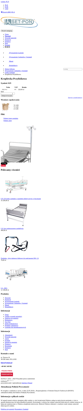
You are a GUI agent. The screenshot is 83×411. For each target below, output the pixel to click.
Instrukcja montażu (11, 342)
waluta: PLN (5, 2)
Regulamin (8, 346)
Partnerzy (8, 348)
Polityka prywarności (7, 409)
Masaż (11, 61)
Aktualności (9, 335)
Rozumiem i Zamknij (21, 409)
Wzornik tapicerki (10, 38)
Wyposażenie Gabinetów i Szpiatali (20, 57)
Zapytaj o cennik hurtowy (75, 97)
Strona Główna (10, 69)
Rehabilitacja (13, 65)
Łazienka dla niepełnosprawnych (15, 327)
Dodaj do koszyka (7, 96)
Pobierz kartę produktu (11, 118)
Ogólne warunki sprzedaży (13, 316)
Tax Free (8, 322)
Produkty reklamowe (11, 325)
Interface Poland (27, 383)
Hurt (6, 43)
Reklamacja (8, 320)
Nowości (8, 298)
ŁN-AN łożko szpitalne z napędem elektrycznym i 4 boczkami (21, 199)
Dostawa (8, 41)
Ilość (2, 91)
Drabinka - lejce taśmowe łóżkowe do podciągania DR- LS (20, 258)
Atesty (7, 339)
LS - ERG (4, 288)
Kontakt (7, 45)
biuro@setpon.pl (6, 363)
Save (4, 165)
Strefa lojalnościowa (11, 324)
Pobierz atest (8, 120)
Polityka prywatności (11, 318)
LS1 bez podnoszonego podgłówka (12, 228)
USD (6, 9)
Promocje (8, 40)
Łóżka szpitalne (10, 72)
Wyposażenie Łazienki (16, 53)
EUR (6, 7)
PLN (6, 5)
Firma (7, 34)
